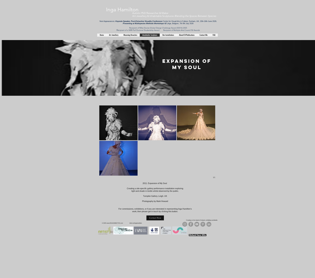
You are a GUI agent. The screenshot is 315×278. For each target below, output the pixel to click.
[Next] (304, 68)
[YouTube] (196, 224)
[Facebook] (190, 224)
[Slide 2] (157, 90)
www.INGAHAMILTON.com (115, 223)
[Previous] (11, 68)
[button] (118, 122)
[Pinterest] (202, 224)
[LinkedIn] (208, 224)
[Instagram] (184, 224)
